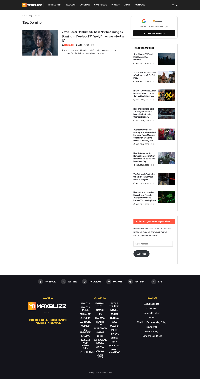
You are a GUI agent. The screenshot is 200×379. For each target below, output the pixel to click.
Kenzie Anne (69, 45)
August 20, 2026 (142, 121)
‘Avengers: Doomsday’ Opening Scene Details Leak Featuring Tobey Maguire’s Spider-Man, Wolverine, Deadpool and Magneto (144, 135)
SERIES (114, 337)
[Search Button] (177, 5)
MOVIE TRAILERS (100, 5)
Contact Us (152, 308)
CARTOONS (85, 322)
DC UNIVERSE (140, 5)
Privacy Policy (152, 331)
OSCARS (114, 326)
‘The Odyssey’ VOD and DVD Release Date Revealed (143, 57)
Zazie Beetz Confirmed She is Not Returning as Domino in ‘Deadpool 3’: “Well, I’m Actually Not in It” (93, 36)
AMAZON (85, 303)
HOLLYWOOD (71, 5)
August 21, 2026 (142, 100)
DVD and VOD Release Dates (85, 344)
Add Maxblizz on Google (154, 33)
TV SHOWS (115, 5)
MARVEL (127, 5)
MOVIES (114, 310)
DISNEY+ (85, 336)
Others (114, 330)
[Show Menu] (173, 5)
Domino (37, 16)
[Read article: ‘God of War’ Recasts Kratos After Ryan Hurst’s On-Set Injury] (166, 77)
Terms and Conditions (151, 336)
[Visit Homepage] (32, 5)
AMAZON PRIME (85, 308)
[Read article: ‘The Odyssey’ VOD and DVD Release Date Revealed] (166, 59)
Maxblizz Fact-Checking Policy (152, 322)
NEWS (114, 322)
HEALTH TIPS (100, 323)
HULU (100, 336)
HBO (100, 314)
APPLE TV (85, 318)
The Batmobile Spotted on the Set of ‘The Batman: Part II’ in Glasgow (144, 177)
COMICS (85, 326)
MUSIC (114, 314)
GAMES (100, 310)
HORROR (100, 332)
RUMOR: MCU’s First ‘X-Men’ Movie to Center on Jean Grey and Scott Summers (144, 93)
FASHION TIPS (99, 304)
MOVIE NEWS (85, 5)
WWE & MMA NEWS (114, 350)
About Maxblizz (151, 304)
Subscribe (141, 254)
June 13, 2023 (83, 45)
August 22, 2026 (142, 63)
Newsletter (151, 327)
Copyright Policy (152, 313)
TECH (114, 341)
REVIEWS (114, 333)
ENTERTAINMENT (54, 5)
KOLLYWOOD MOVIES (100, 341)
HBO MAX (100, 318)
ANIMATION (85, 314)
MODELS (100, 351)
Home (24, 16)
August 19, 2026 (142, 183)
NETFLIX (114, 318)
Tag (30, 16)
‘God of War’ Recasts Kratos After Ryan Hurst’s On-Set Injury (144, 75)
